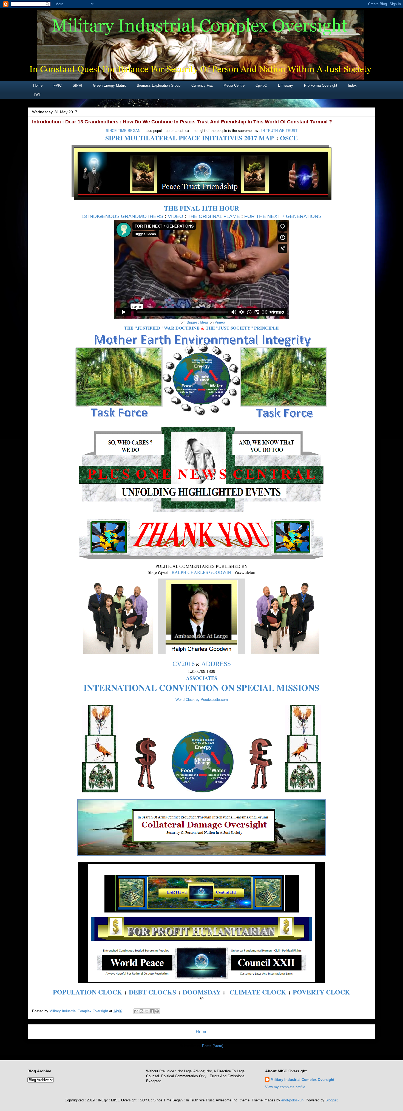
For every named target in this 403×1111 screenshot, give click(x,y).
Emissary (285, 85)
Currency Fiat (202, 85)
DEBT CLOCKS (152, 992)
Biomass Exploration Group (158, 85)
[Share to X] (146, 1011)
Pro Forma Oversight (320, 85)
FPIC (57, 85)
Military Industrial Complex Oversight (302, 1080)
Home (37, 85)
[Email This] (136, 1011)
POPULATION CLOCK (87, 992)
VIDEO (175, 216)
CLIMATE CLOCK (257, 992)
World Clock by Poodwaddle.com (201, 700)
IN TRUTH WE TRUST (279, 131)
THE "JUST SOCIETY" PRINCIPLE (242, 328)
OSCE (289, 138)
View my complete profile (285, 1087)
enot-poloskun (292, 1100)
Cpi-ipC (261, 85)
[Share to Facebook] (152, 1011)
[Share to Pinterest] (157, 1011)
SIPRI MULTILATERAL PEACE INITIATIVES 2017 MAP (189, 138)
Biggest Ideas (198, 322)
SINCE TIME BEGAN (123, 131)
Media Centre (234, 85)
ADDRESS (216, 663)
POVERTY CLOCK (321, 992)
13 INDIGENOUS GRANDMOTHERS (122, 216)
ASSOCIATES (201, 678)
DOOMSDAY (202, 992)
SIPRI (77, 85)
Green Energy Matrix (109, 85)
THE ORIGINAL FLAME (214, 216)
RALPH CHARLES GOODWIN (201, 572)
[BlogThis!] (141, 1011)
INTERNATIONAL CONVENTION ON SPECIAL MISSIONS (201, 687)
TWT (37, 94)
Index (352, 85)
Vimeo (220, 322)
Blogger (331, 1100)
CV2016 (183, 663)
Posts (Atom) (212, 1046)
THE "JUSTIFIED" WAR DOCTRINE (162, 328)
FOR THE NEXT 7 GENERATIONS (283, 216)
